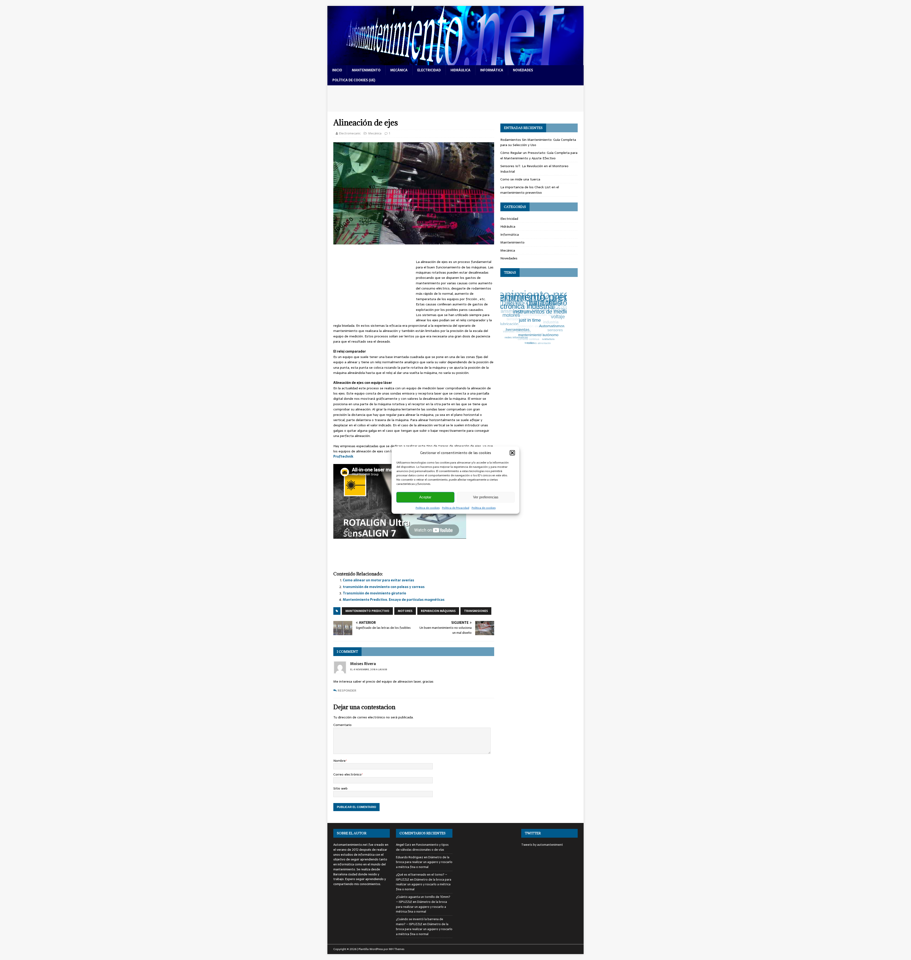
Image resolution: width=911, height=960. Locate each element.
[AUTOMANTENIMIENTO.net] (455, 62)
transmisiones (476, 611)
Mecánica (374, 133)
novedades (523, 70)
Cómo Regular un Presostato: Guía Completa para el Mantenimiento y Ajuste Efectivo (538, 155)
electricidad (429, 70)
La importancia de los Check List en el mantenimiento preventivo (529, 189)
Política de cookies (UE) (353, 80)
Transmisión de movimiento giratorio (374, 593)
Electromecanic (350, 133)
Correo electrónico (347, 774)
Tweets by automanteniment (542, 844)
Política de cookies (428, 507)
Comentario (342, 724)
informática (491, 70)
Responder (347, 690)
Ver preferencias (485, 497)
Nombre (339, 760)
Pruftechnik (343, 456)
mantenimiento (366, 70)
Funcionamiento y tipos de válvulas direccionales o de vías (422, 847)
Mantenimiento (512, 242)
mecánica (399, 70)
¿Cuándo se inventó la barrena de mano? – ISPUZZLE (419, 922)
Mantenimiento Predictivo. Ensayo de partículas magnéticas (394, 599)
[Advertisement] (455, 98)
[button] (512, 452)
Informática (509, 234)
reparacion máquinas (438, 611)
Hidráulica (507, 226)
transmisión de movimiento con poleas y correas (384, 586)
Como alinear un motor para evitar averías (378, 580)
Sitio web (340, 788)
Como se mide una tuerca (520, 179)
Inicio (337, 70)
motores (405, 611)
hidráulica (460, 70)
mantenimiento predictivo (367, 611)
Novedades (508, 258)
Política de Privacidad (455, 507)
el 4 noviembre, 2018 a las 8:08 (368, 669)
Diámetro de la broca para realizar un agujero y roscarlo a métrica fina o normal (424, 862)
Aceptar (425, 497)
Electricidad (509, 218)
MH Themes (396, 949)
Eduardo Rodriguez (409, 857)
